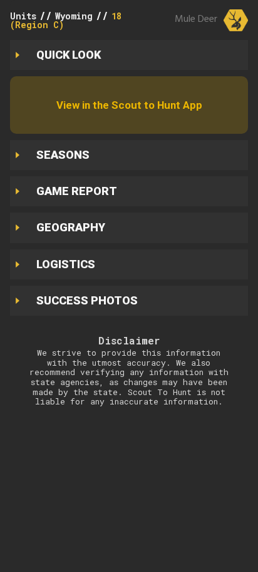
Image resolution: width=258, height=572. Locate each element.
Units (23, 16)
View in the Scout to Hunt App (129, 105)
